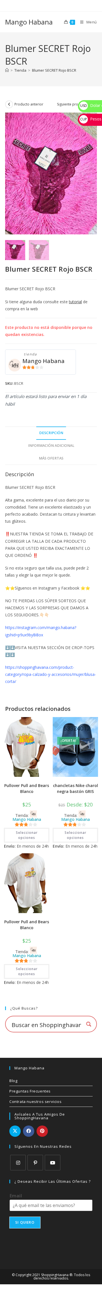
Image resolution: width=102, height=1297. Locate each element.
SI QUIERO (25, 1222)
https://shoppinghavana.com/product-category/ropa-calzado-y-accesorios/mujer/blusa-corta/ (50, 674)
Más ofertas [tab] (51, 458)
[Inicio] (7, 70)
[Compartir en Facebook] (28, 1131)
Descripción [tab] (51, 432)
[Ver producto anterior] (9, 104)
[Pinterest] (35, 1162)
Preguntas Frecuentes (30, 1091)
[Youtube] (52, 1162)
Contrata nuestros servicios (35, 1101)
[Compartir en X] (15, 1131)
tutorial (75, 301)
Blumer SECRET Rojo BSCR (54, 70)
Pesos (90, 119)
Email (16, 1196)
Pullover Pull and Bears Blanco (26, 788)
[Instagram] (18, 1162)
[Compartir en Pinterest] (42, 1131)
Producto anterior (28, 104)
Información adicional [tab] (51, 445)
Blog (13, 1080)
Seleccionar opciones (27, 835)
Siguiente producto (72, 104)
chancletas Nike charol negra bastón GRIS (75, 788)
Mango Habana (29, 22)
